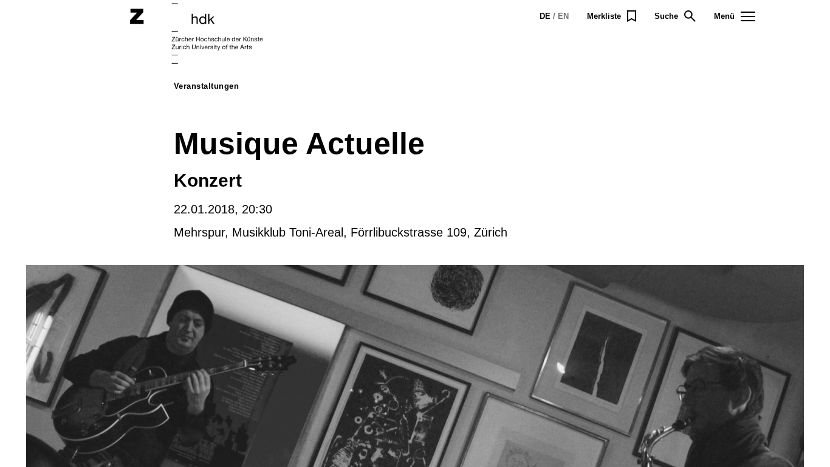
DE (545, 16)
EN (563, 16)
